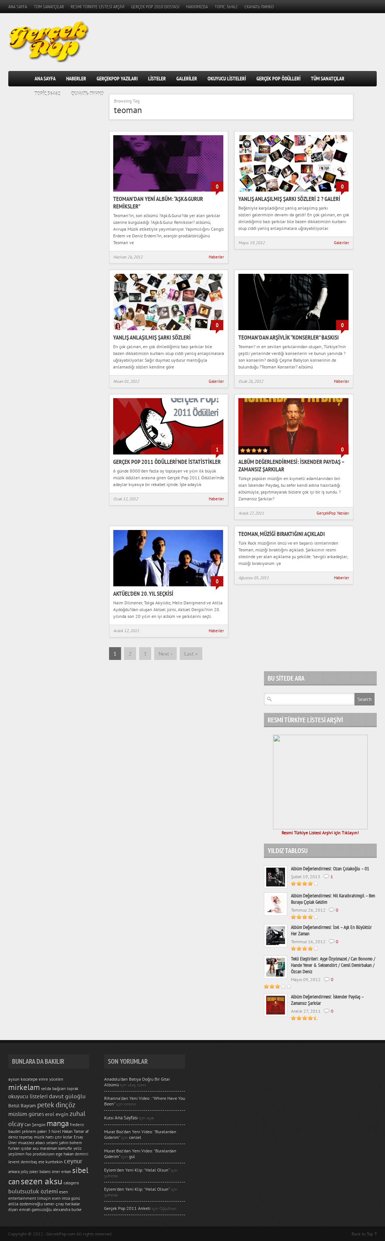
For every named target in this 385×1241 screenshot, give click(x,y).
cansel (135, 1137)
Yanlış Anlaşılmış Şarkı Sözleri (152, 337)
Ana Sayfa (17, 6)
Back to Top (362, 1233)
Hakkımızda (197, 6)
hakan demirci (76, 1153)
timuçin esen (49, 1198)
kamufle (65, 1148)
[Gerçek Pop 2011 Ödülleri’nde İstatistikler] (168, 455)
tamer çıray (54, 1203)
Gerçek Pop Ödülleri (278, 78)
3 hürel (54, 1131)
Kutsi (121, 1117)
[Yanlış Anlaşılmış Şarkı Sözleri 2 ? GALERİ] (293, 192)
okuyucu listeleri (28, 1096)
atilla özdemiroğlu (25, 1203)
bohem (76, 1142)
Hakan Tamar (73, 1131)
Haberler (76, 78)
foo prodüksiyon (40, 1153)
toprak (72, 1088)
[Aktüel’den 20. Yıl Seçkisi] (168, 587)
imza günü (71, 1198)
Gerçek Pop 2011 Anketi (127, 1208)
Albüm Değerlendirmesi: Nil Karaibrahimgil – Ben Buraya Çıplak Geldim (333, 898)
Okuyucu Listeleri (227, 78)
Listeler (157, 78)
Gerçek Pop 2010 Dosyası (155, 6)
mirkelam (24, 1087)
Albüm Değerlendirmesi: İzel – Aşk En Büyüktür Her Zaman (331, 930)
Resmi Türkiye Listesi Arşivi (97, 6)
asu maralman (45, 1148)
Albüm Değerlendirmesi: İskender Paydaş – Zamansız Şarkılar (327, 999)
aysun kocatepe (23, 1079)
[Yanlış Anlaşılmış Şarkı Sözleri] (168, 331)
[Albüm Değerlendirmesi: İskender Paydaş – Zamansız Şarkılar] (293, 455)
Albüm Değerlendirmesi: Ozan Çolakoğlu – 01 (330, 868)
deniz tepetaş (20, 1137)
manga (58, 1123)
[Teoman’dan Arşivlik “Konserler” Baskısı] (293, 331)
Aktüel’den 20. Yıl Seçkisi (143, 593)
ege (59, 1153)
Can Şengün (34, 1124)
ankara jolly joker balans (29, 1171)
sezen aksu (41, 1181)
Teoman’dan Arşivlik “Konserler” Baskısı (288, 337)
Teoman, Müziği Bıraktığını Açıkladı (281, 533)
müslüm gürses (26, 1113)
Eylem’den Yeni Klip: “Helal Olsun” (137, 1170)
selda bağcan (53, 1088)
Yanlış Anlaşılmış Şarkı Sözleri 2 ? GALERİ (289, 198)
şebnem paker (34, 1131)
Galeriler (186, 78)
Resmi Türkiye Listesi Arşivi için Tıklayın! (320, 832)
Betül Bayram (22, 1105)
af (87, 1131)
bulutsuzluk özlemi (33, 1191)
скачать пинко (259, 6)
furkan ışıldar (20, 1148)
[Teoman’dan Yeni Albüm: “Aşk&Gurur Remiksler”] (168, 192)
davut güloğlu (67, 1096)
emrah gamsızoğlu (35, 1209)
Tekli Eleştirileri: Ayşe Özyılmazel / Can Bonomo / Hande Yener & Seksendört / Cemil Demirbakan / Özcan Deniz (333, 965)
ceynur (73, 1160)
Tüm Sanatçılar (49, 6)
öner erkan (61, 1171)
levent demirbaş (22, 1161)
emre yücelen (51, 1079)
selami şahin (57, 1142)
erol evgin (56, 1114)
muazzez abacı (31, 1142)
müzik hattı (44, 1137)
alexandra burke (67, 1209)
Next (165, 653)
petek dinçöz (56, 1104)
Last (191, 653)
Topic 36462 (226, 6)
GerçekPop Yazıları (117, 78)
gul (132, 1156)
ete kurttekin (50, 1161)
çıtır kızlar (64, 1137)
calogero (71, 1182)
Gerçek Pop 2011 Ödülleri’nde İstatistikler (167, 461)
